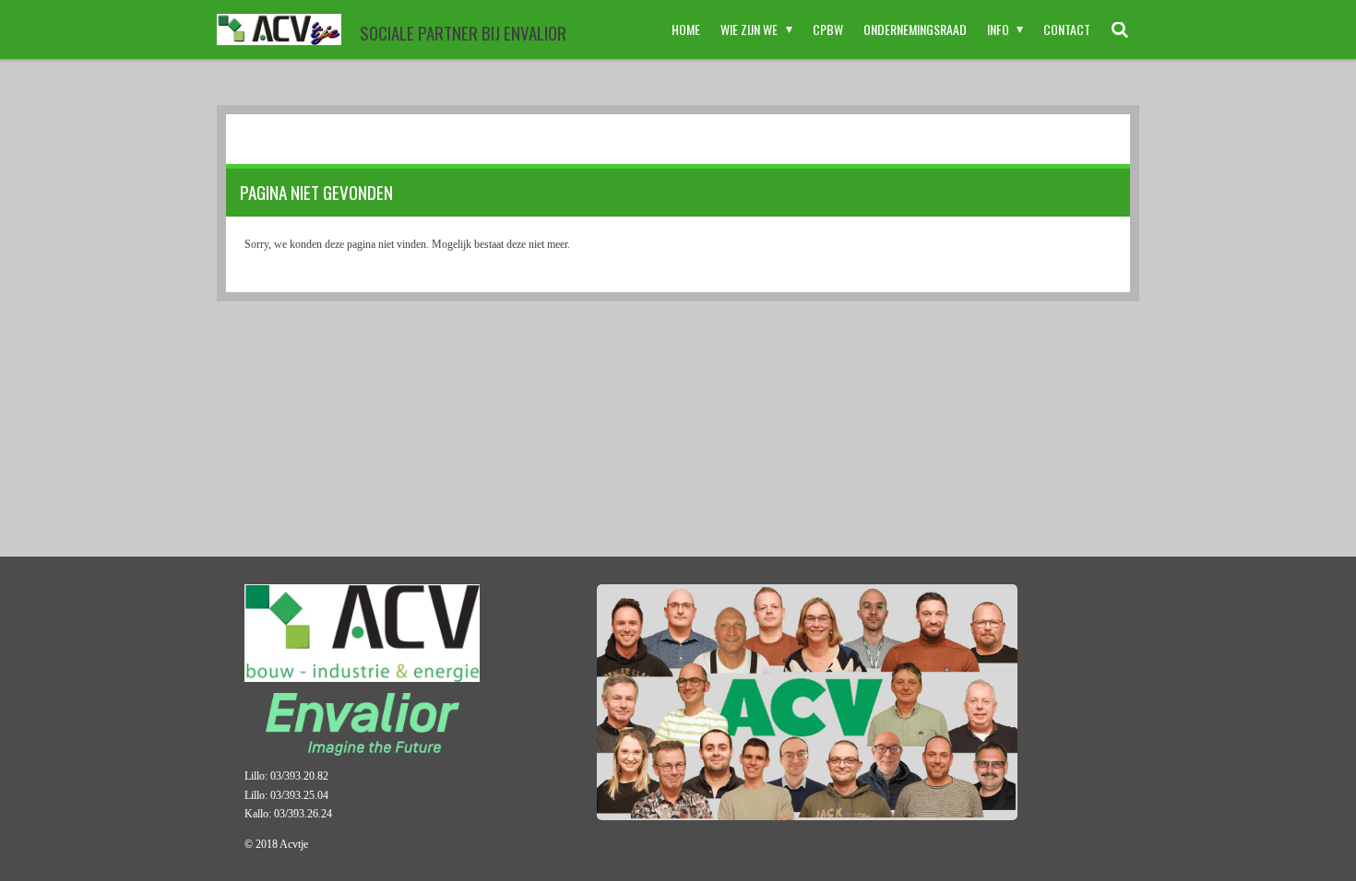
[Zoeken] (1119, 29)
